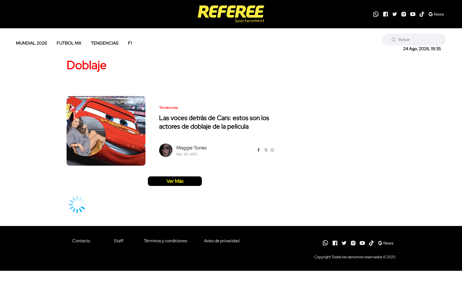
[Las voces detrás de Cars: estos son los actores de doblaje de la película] (106, 131)
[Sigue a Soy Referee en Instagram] (403, 14)
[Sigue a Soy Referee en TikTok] (422, 14)
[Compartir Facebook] (259, 150)
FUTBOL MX (69, 43)
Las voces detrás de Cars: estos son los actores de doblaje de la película (214, 122)
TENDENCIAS (104, 43)
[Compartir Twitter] (266, 150)
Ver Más (175, 181)
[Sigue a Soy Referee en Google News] (436, 14)
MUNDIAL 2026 (31, 43)
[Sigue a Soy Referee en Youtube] (412, 14)
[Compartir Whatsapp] (273, 150)
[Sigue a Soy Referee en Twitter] (394, 14)
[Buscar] (394, 39)
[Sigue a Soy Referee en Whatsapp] (376, 14)
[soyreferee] (231, 14)
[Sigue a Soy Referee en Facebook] (385, 14)
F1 (130, 43)
